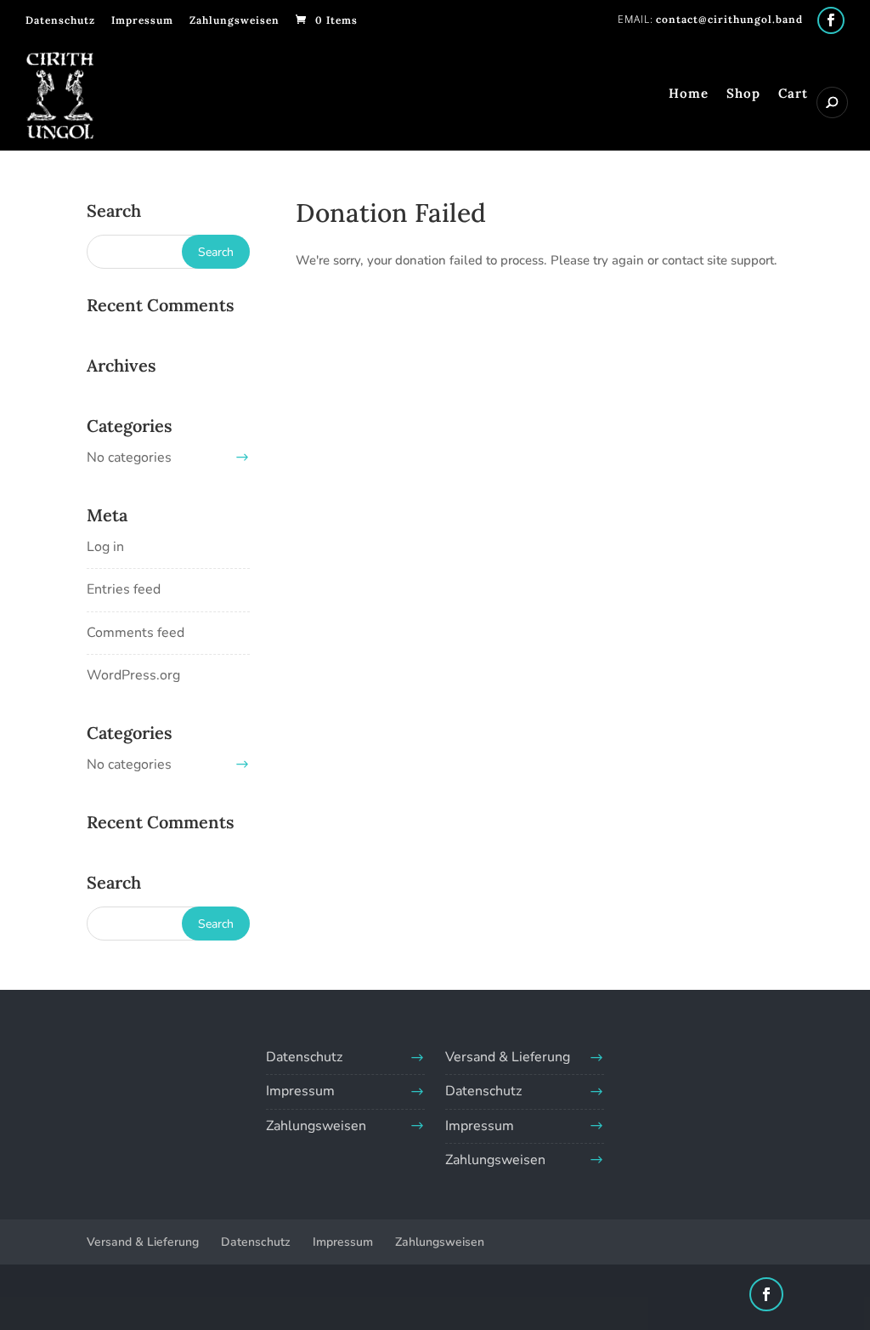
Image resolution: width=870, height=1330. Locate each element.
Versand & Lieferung (507, 1057)
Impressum (142, 20)
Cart (793, 94)
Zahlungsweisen (234, 20)
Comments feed (135, 632)
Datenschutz (60, 20)
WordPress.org (133, 675)
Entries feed (124, 589)
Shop (743, 94)
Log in (105, 546)
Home (689, 94)
